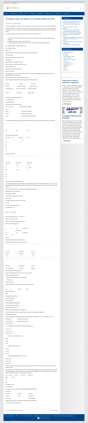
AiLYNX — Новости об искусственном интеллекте (45, 418)
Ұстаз (26, 13)
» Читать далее (66, 103)
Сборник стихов (28, 415)
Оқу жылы (66, 60)
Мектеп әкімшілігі (67, 58)
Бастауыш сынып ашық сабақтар (14, 23)
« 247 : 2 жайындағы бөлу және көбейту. (14, 410)
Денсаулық (32, 13)
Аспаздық (40, 13)
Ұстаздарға (66, 53)
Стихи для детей (67, 62)
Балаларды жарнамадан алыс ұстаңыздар (73, 37)
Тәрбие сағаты (58, 13)
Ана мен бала (14, 13)
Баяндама (66, 55)
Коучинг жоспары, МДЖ (69, 56)
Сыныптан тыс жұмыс (68, 63)
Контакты (48, 415)
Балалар (21, 13)
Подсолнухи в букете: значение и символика (70, 81)
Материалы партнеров (39, 415)
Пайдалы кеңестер (48, 13)
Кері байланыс (14, 3)
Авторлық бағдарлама (68, 52)
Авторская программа (9, 415)
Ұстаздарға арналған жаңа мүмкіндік (72, 29)
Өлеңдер (66, 69)
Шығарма (66, 13)
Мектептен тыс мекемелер (69, 59)
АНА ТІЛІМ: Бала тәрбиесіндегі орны (72, 44)
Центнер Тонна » (54, 410)
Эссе (65, 68)
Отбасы (6, 13)
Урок (17, 415)
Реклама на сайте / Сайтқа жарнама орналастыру (63, 415)
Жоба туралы (7, 3)
